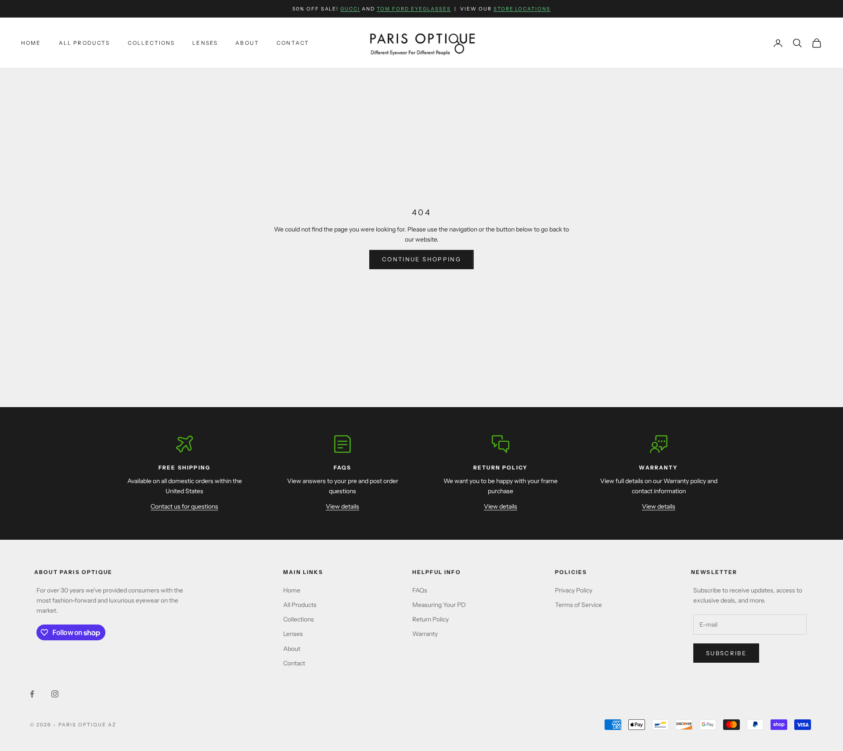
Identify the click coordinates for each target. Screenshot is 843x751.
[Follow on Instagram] (54, 694)
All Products (84, 43)
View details (342, 506)
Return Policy (430, 619)
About (247, 43)
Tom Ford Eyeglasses (414, 9)
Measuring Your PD (439, 605)
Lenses (205, 43)
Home (31, 43)
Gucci (350, 9)
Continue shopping (421, 259)
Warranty (425, 634)
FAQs (419, 590)
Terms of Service (578, 605)
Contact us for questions (184, 506)
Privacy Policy (573, 590)
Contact (293, 43)
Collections (151, 43)
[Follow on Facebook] (32, 694)
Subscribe (726, 653)
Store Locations (522, 9)
